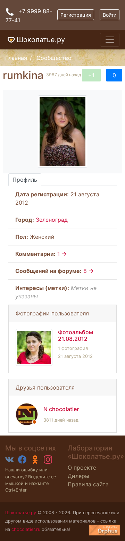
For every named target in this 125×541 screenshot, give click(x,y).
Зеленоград (52, 219)
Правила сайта (88, 484)
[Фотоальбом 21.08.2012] (34, 347)
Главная (16, 57)
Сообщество (54, 57)
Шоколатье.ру (41, 40)
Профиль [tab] (24, 179)
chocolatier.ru (25, 529)
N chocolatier (61, 409)
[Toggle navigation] (109, 40)
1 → (62, 253)
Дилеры (78, 475)
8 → (88, 270)
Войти (109, 15)
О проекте (82, 467)
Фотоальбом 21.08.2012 (75, 335)
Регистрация (75, 15)
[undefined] (104, 530)
